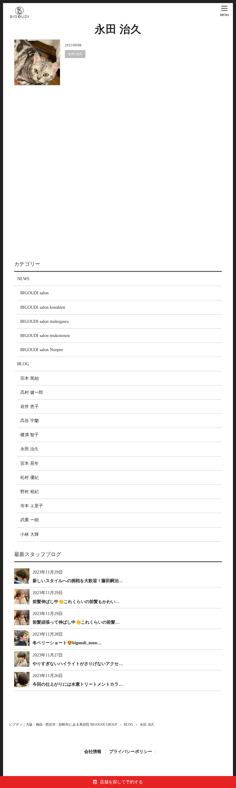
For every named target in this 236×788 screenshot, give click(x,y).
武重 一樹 (29, 520)
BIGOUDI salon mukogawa (44, 321)
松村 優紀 (29, 477)
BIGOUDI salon (34, 293)
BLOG (23, 364)
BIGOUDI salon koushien (42, 307)
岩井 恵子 (29, 406)
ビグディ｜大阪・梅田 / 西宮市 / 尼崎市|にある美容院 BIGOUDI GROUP (63, 724)
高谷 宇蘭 (29, 420)
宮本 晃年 (29, 463)
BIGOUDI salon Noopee (41, 349)
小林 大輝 (29, 534)
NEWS (23, 278)
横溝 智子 (29, 435)
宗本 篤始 (29, 378)
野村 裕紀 (29, 491)
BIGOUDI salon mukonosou (45, 335)
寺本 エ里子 (31, 506)
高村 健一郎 (31, 392)
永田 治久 (75, 54)
